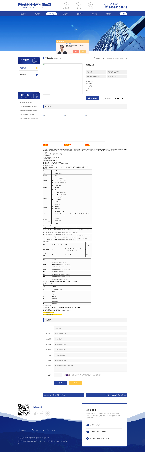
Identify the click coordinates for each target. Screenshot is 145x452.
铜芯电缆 (23, 68)
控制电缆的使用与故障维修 (27, 114)
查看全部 (23, 74)
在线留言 (94, 14)
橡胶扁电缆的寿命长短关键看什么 (29, 118)
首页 (102, 58)
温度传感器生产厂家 (59, 395)
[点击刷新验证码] (67, 375)
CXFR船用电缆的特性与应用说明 (28, 106)
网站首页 (23, 14)
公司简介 (24, 430)
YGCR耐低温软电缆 (117, 395)
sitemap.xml (58, 441)
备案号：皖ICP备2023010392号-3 (28, 441)
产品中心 (51, 14)
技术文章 (80, 14)
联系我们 (108, 14)
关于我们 (37, 14)
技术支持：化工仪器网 (46, 441)
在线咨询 (94, 98)
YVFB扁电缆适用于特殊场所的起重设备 (29, 110)
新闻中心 (65, 14)
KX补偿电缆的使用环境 (26, 102)
